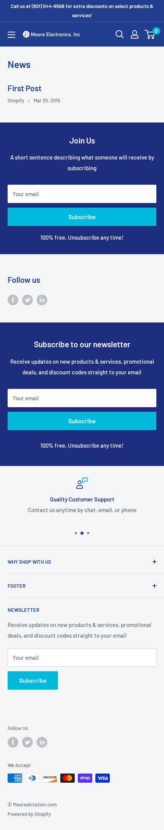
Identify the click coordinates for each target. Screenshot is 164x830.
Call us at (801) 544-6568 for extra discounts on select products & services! (82, 10)
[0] (150, 34)
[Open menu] (11, 35)
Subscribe (82, 216)
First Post (25, 88)
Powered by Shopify (29, 814)
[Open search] (120, 34)
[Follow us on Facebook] (13, 299)
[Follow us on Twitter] (27, 299)
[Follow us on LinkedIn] (42, 299)
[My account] (134, 34)
